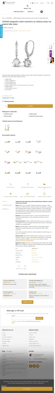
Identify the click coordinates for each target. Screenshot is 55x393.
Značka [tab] (5, 209)
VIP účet (4, 343)
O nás (3, 332)
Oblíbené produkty (33, 341)
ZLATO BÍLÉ (35, 255)
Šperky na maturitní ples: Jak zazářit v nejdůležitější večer (14, 369)
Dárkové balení (8, 116)
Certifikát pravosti (8, 113)
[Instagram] (34, 366)
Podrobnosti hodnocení (24, 30)
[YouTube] (37, 366)
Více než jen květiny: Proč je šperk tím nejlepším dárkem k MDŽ (13, 365)
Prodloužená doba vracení (36, 116)
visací (36, 259)
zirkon (33, 257)
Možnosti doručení (9, 101)
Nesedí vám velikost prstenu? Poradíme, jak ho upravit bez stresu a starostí (13, 354)
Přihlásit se (39, 318)
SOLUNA (34, 250)
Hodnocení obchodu (27, 274)
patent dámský (35, 262)
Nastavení (3, 386)
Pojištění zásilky (33, 113)
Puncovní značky (6, 339)
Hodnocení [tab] (7, 205)
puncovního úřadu (35, 239)
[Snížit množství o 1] (6, 107)
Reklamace (31, 339)
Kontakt (4, 334)
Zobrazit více (27, 302)
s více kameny (38, 257)
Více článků (9, 351)
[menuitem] (19, 11)
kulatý (33, 259)
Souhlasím (28, 389)
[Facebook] (30, 366)
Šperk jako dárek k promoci (8, 361)
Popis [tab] (4, 201)
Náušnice (34, 253)
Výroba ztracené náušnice (35, 345)
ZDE (34, 246)
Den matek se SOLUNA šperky (9, 358)
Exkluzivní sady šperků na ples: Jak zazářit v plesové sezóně (12, 373)
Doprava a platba (6, 341)
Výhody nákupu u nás (34, 343)
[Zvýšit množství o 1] (6, 105)
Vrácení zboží (5, 345)
